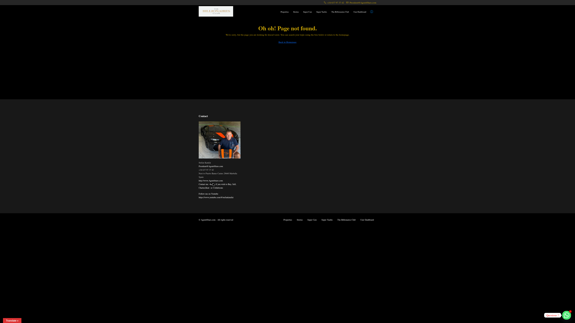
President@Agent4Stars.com (211, 166)
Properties (285, 11)
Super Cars (307, 11)
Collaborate (218, 187)
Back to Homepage (287, 42)
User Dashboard (360, 11)
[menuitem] (372, 12)
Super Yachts (321, 11)
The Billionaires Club (340, 11)
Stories (296, 11)
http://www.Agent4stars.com (211, 180)
